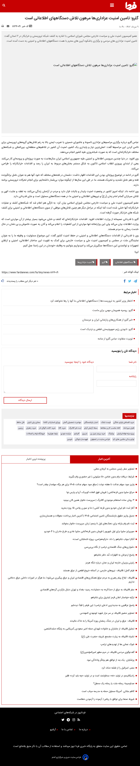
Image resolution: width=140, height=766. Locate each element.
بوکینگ (111, 433)
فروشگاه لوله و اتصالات (35, 433)
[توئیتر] (62, 720)
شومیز (69, 439)
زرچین (20, 428)
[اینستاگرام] (72, 720)
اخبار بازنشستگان (91, 422)
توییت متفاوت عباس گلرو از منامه (115, 339)
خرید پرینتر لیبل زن (97, 433)
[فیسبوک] (125, 281)
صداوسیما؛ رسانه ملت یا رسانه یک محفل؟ (113, 684)
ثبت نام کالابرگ (75, 428)
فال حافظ (20, 422)
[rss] (77, 720)
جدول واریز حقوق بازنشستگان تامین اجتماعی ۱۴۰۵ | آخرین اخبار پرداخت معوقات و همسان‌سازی (87, 516)
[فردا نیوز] (131, 9)
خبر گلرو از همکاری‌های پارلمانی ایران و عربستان (107, 320)
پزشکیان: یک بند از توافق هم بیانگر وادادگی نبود (110, 660)
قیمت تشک (105, 422)
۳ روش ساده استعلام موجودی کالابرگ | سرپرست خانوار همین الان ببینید (98, 500)
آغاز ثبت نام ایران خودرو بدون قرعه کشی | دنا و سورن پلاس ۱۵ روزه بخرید (97, 508)
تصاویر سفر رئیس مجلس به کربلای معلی (114, 469)
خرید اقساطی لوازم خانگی (123, 422)
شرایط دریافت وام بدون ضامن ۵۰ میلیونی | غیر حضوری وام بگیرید (101, 477)
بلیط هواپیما (53, 433)
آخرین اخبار (104, 459)
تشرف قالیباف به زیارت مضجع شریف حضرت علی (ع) (107, 637)
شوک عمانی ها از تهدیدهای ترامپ (117, 644)
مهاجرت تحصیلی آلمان (72, 422)
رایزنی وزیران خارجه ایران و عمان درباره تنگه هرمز (109, 563)
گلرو (104, 262)
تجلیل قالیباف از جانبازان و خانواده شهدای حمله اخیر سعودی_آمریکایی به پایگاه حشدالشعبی (89, 629)
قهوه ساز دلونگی (81, 439)
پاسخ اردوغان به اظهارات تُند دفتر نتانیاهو (114, 555)
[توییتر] (130, 281)
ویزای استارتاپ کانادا (51, 422)
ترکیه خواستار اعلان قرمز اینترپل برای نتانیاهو (112, 598)
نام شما (132, 362)
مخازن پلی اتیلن (33, 422)
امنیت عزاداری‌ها (84, 262)
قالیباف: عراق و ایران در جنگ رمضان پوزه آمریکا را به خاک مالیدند (102, 621)
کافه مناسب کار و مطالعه (110, 428)
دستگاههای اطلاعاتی (124, 262)
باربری (84, 433)
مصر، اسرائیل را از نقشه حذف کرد (118, 668)
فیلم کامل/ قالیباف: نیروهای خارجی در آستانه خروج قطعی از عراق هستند (98, 571)
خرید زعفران (31, 428)
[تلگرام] (136, 281)
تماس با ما (67, 729)
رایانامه (132, 376)
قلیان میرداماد (128, 428)
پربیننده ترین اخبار (35, 459)
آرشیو (53, 729)
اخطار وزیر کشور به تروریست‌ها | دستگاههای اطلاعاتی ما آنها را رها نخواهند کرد (91, 301)
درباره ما (83, 729)
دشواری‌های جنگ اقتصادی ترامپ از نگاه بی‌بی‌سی (109, 547)
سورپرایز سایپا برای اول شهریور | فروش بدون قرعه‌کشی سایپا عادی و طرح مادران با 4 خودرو (89, 532)
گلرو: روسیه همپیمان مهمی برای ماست (112, 310)
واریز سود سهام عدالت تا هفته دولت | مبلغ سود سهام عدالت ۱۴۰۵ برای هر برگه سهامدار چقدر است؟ (85, 485)
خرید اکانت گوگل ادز (47, 428)
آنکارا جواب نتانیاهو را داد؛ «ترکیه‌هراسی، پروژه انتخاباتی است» (103, 539)
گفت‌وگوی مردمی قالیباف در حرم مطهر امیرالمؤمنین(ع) (107, 652)
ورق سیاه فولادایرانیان (125, 433)
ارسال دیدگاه (25, 400)
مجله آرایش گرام (91, 428)
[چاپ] (3, 26)
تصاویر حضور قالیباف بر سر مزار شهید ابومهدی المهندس (107, 613)
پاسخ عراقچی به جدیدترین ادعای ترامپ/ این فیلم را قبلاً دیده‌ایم (102, 605)
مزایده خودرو (66, 433)
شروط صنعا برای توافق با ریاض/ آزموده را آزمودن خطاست (105, 699)
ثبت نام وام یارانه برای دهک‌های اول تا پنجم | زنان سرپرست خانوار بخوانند (98, 524)
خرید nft (62, 428)
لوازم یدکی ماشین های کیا (123, 439)
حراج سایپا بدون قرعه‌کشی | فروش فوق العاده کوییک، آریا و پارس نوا (100, 492)
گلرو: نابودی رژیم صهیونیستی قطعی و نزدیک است (106, 329)
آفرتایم (76, 433)
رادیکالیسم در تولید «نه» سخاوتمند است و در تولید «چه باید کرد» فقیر (99, 676)
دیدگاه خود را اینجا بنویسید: (79, 362)
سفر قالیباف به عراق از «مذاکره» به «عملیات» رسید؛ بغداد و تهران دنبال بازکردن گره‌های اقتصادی (87, 590)
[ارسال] (8, 26)
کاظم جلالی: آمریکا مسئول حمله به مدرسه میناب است (108, 691)
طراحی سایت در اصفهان (100, 439)
